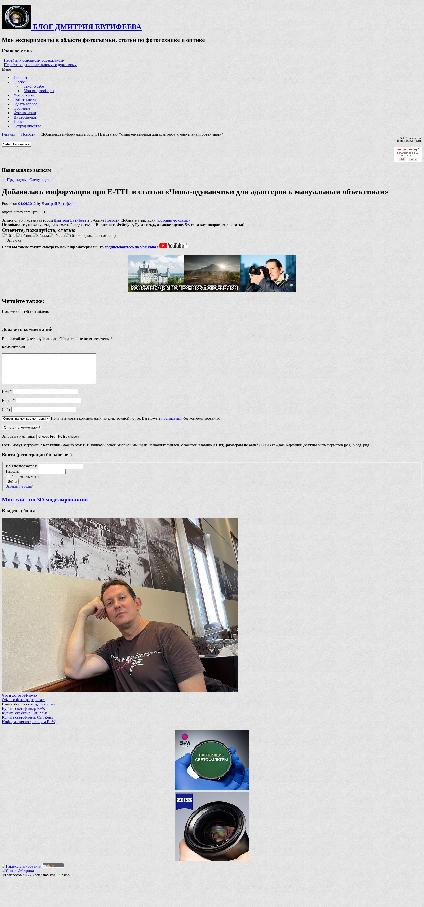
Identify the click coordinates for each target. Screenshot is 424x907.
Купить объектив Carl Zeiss (24, 713)
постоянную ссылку (173, 220)
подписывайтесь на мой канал (131, 247)
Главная (8, 134)
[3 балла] (41, 235)
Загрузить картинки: (19, 436)
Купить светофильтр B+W (24, 708)
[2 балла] (24, 235)
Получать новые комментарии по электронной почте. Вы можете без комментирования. (135, 418)
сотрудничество (41, 704)
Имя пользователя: (22, 466)
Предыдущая (15, 180)
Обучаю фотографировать (23, 700)
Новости (28, 134)
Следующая (41, 180)
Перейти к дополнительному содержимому (40, 65)
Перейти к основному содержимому (34, 60)
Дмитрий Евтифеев (58, 204)
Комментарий (13, 347)
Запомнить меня (25, 477)
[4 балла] (57, 235)
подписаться (171, 418)
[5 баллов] (74, 235)
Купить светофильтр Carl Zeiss (27, 717)
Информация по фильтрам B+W (28, 722)
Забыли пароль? (19, 486)
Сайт (6, 409)
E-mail (8, 400)
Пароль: (13, 471)
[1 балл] (9, 235)
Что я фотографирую (19, 695)
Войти (12, 481)
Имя (7, 391)
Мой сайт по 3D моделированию (45, 499)
